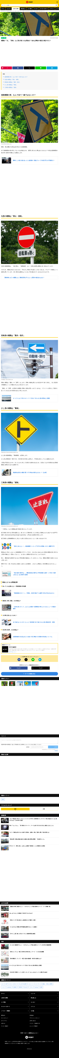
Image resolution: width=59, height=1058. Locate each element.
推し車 (25, 987)
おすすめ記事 (23, 984)
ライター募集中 (4, 1026)
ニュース (8, 8)
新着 (3, 799)
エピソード (31, 984)
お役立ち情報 (15, 8)
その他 (32, 1010)
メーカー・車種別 (5, 1010)
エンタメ (36, 8)
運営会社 (3, 1015)
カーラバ (38, 984)
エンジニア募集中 (34, 1026)
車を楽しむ (23, 8)
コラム (31, 987)
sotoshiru (9, 987)
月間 (44, 809)
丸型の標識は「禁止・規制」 (12, 79)
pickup (36, 987)
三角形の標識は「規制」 (11, 87)
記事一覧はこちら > (12, 651)
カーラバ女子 (5, 984)
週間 (15, 809)
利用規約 (56, 750)
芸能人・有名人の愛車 (47, 984)
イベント (52, 8)
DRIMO (20, 987)
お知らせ (3, 1023)
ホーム (3, 8)
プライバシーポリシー (35, 1018)
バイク (3, 987)
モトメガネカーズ (14, 984)
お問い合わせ (33, 1020)
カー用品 (30, 8)
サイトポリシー (4, 1018)
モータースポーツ (44, 8)
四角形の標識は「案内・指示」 (13, 82)
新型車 (15, 987)
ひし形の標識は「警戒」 (11, 84)
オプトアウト (4, 1020)
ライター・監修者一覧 (35, 1023)
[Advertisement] (29, 54)
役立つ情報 (4, 37)
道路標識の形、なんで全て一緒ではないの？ (16, 77)
